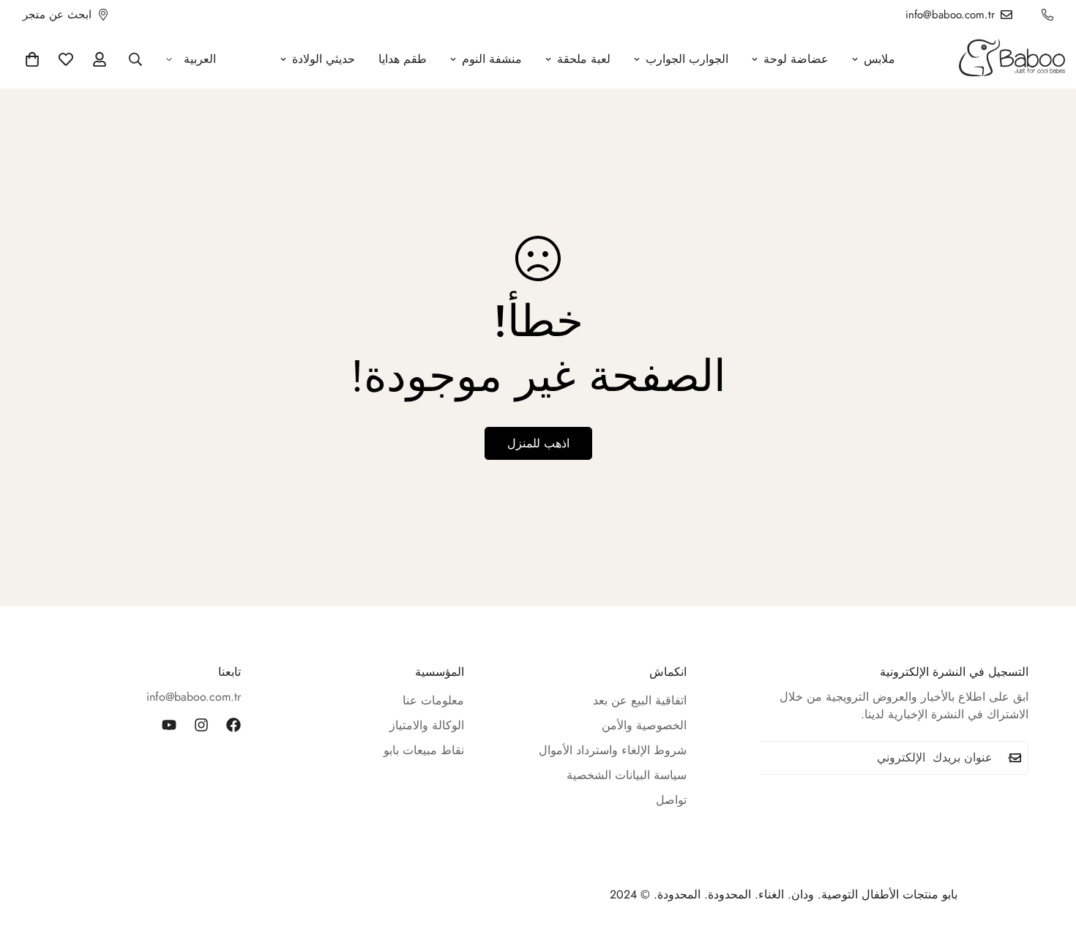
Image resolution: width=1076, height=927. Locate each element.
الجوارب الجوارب (687, 59)
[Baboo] (1012, 59)
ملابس (879, 59)
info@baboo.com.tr (193, 696)
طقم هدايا (402, 59)
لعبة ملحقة (583, 59)
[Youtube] (169, 725)
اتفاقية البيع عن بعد (640, 700)
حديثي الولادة (323, 59)
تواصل (671, 800)
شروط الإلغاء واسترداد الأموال (613, 750)
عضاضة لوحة (796, 59)
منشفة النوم (492, 59)
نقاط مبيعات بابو (424, 750)
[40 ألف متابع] (201, 725)
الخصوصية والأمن (644, 725)
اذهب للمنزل (538, 443)
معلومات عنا (433, 700)
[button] (32, 59)
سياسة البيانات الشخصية (627, 775)
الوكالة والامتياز (426, 725)
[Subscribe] (1012, 758)
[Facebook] (233, 725)
